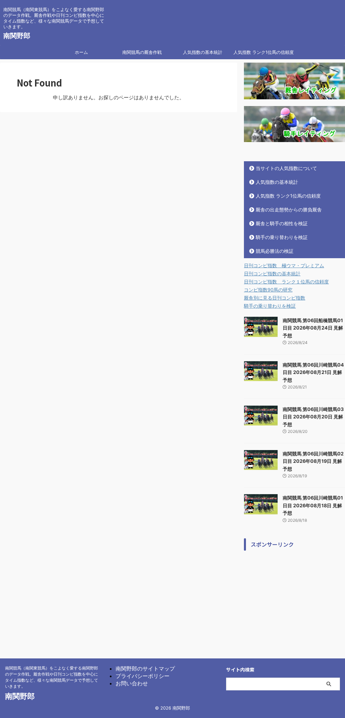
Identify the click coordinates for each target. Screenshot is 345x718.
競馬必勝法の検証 (274, 251)
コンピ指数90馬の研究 (268, 290)
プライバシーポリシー (142, 676)
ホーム (81, 52)
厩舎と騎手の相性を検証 (282, 223)
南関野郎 (16, 36)
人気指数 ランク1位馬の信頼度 (263, 52)
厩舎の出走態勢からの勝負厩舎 (289, 209)
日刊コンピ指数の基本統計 (272, 273)
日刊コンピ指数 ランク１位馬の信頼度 (286, 281)
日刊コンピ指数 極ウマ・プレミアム (284, 265)
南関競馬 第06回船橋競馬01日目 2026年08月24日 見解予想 (313, 327)
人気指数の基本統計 (202, 52)
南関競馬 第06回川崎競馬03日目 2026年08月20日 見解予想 (313, 416)
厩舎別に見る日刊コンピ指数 (274, 298)
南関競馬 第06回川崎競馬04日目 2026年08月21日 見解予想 (313, 372)
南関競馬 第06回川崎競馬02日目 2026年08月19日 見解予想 (313, 461)
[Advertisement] (294, 596)
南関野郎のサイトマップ (145, 668)
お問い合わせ (132, 683)
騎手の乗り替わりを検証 (282, 237)
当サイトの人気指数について (286, 168)
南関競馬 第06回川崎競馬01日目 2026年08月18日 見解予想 (313, 505)
